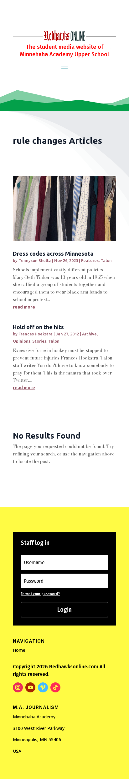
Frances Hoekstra (35, 334)
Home (19, 650)
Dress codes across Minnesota (53, 253)
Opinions (21, 341)
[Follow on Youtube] (30, 687)
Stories (39, 341)
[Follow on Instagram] (18, 687)
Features (90, 260)
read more (24, 306)
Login (64, 609)
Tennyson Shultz (34, 260)
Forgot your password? (40, 594)
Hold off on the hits (38, 327)
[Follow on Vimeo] (43, 687)
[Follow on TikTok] (55, 687)
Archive (89, 334)
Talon (106, 260)
